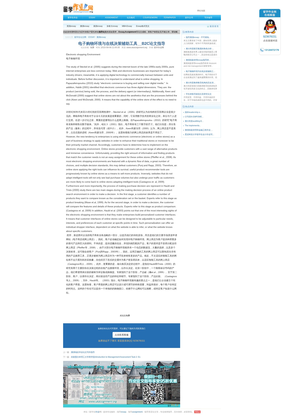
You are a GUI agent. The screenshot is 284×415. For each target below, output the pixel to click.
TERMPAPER (170, 17)
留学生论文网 (80, 37)
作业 (97, 412)
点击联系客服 (122, 334)
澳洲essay (84, 26)
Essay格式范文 (142, 26)
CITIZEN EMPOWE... (194, 117)
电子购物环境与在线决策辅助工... (200, 71)
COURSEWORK (150, 17)
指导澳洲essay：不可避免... (198, 37)
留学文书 (189, 17)
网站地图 (201, 11)
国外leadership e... (193, 112)
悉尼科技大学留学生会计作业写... (199, 134)
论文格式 (131, 17)
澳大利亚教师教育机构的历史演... (200, 83)
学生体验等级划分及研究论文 (199, 94)
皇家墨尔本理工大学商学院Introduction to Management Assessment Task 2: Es (105, 357)
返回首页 (214, 26)
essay (123, 412)
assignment (137, 412)
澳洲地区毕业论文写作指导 (83, 352)
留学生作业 (73, 17)
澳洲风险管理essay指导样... (198, 60)
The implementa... (193, 125)
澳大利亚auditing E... (194, 121)
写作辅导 (208, 17)
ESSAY (92, 17)
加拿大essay (112, 26)
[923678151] (270, 55)
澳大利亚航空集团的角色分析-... (200, 48)
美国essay (98, 26)
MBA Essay (127, 26)
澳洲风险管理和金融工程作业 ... (199, 130)
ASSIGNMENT (111, 17)
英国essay (71, 26)
